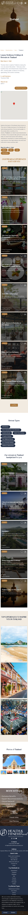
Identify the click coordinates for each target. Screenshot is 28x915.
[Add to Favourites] (21, 168)
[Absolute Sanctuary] (14, 476)
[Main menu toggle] (25, 3)
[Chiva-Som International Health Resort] (14, 505)
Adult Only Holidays (19, 433)
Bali (14, 876)
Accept (5, 912)
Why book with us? (14, 861)
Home (2, 50)
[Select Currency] (21, 2)
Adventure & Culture (14, 889)
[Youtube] (16, 838)
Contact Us (14, 863)
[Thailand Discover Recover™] (14, 593)
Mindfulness (5, 426)
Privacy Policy (14, 858)
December (5, 153)
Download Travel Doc (21, 88)
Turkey (14, 883)
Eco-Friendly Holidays (8, 442)
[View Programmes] (25, 464)
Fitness (14, 894)
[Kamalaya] (14, 535)
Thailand (5, 168)
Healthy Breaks (6, 433)
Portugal (14, 881)
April (11, 150)
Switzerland (14, 870)
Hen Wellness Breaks (7, 439)
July (17, 150)
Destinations (9, 50)
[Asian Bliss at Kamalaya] (14, 297)
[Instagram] (14, 838)
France (14, 878)
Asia (16, 50)
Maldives (14, 874)
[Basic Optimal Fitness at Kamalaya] (14, 385)
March (4, 150)
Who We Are (14, 859)
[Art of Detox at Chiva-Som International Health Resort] (14, 268)
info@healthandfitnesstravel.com (14, 845)
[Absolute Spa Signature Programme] (14, 239)
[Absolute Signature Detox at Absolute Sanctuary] (14, 210)
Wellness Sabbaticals (8, 445)
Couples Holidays (6, 436)
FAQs (14, 865)
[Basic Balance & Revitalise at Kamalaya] (14, 326)
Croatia (14, 880)
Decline (13, 912)
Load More (14, 405)
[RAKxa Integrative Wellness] (14, 564)
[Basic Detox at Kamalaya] (14, 355)
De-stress (14, 890)
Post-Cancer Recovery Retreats (11, 430)
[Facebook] (11, 838)
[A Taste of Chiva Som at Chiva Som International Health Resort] (14, 180)
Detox (14, 892)
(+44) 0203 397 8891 (14, 843)
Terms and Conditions (14, 856)
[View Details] (25, 168)
